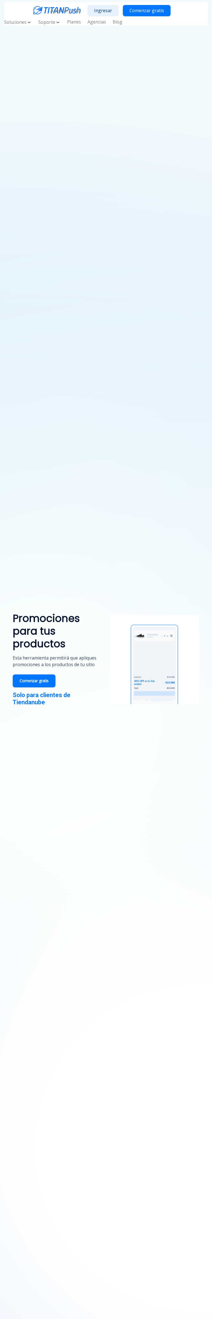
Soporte (46, 22)
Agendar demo (66, 10)
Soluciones (15, 22)
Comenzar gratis (146, 10)
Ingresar (103, 10)
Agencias (97, 22)
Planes (74, 22)
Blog (117, 22)
